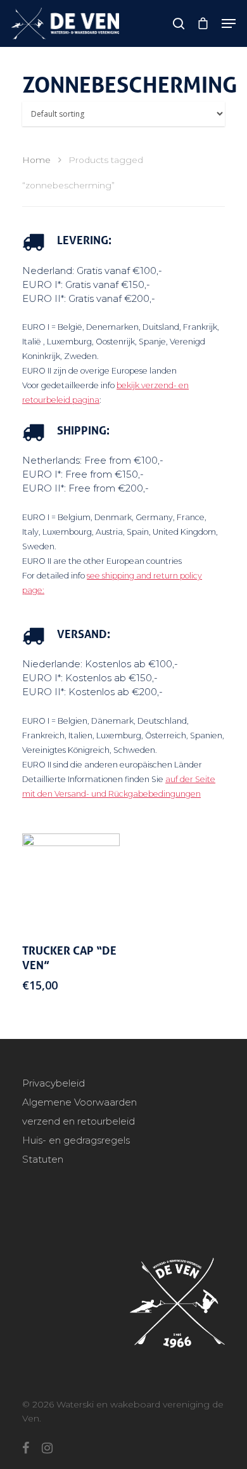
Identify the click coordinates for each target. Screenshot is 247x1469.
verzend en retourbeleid (78, 1121)
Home (36, 160)
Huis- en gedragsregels (76, 1140)
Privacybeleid (53, 1083)
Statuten (42, 1159)
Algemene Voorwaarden (79, 1102)
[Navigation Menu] (229, 23)
